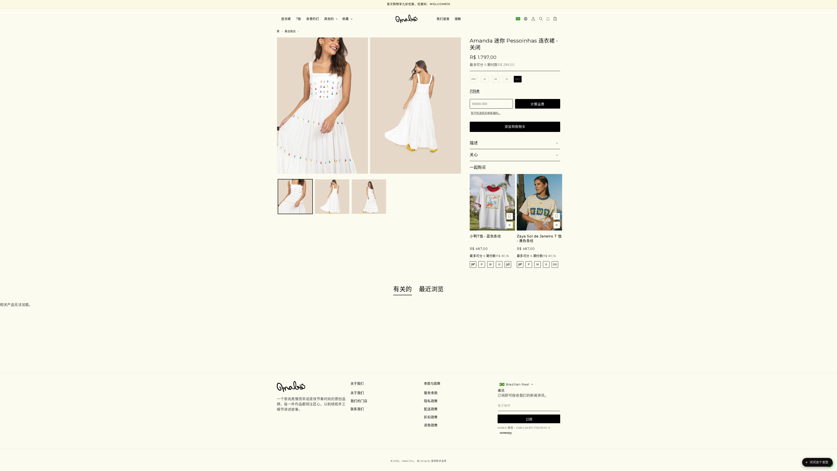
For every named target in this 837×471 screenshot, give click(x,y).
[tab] (402, 289)
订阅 (529, 419)
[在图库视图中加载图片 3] (369, 196)
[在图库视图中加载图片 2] (332, 196)
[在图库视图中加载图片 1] (295, 196)
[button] (331, 18)
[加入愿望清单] (509, 216)
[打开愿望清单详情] (548, 18)
